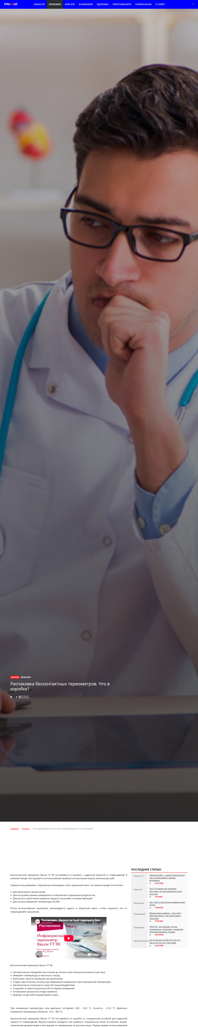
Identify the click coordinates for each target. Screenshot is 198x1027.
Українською (143, 4)
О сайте (160, 4)
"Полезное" (139, 903)
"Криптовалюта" (139, 941)
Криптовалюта (122, 4)
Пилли (10, 4)
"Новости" (138, 876)
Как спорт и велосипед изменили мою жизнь (167, 903)
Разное (15, 677)
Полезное (55, 4)
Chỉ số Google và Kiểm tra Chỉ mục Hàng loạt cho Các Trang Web (164, 941)
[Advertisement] (68, 851)
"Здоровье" (139, 927)
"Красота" (138, 889)
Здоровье (103, 4)
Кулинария (86, 4)
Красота (70, 4)
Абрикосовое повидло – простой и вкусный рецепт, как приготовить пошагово (165, 916)
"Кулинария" (139, 914)
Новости (39, 4)
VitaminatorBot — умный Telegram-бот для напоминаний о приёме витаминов (167, 878)
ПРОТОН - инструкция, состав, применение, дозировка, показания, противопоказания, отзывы (166, 929)
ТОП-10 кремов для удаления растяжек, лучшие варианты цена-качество (165, 891)
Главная (14, 828)
